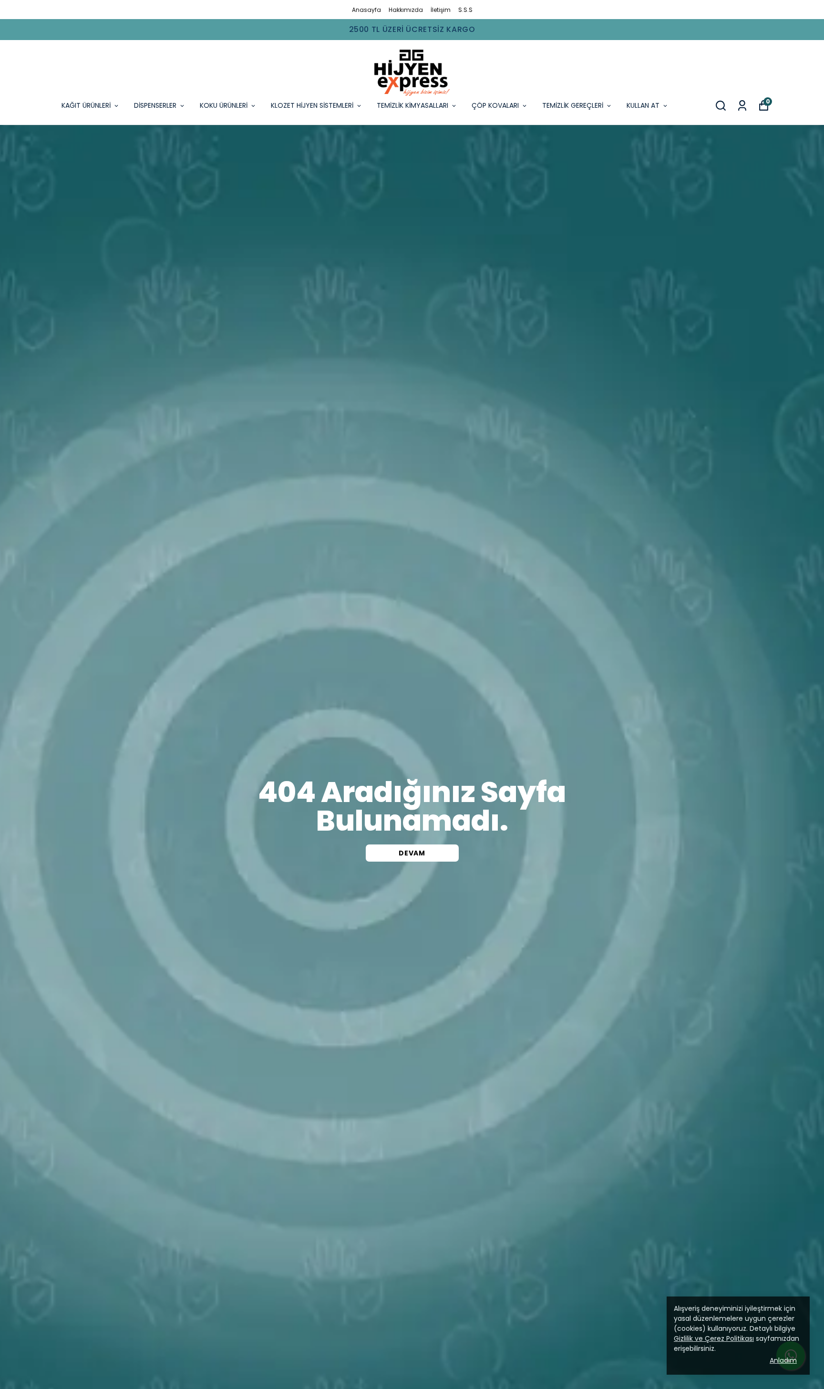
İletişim (441, 10)
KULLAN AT (643, 105)
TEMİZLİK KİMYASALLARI (412, 105)
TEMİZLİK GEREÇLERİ (572, 105)
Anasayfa (366, 10)
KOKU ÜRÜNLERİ (223, 105)
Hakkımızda (406, 10)
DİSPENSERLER (155, 105)
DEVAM (412, 853)
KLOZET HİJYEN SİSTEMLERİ (312, 105)
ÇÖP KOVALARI (495, 105)
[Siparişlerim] (742, 106)
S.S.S (465, 10)
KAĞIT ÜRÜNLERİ (86, 105)
